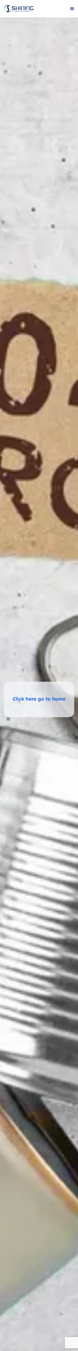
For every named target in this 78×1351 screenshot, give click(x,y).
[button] (72, 9)
